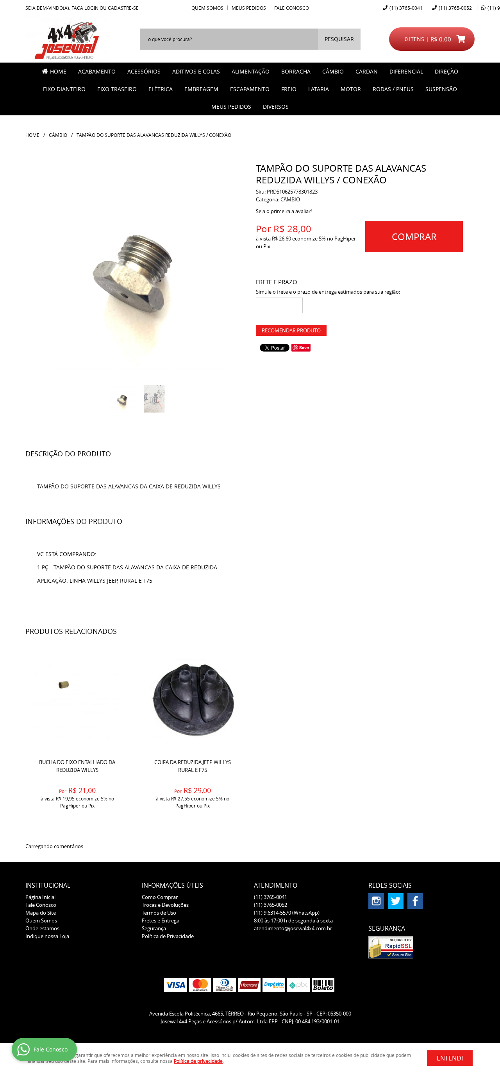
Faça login (84, 8)
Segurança (154, 928)
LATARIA (318, 89)
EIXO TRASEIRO (117, 89)
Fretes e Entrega (160, 920)
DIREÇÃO (446, 71)
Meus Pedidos (249, 8)
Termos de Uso (159, 912)
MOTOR (351, 89)
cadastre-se (123, 8)
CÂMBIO (333, 71)
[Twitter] (396, 901)
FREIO (288, 89)
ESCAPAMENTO (250, 89)
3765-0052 (455, 8)
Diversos (276, 106)
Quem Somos (207, 8)
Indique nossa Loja (47, 936)
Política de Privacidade (168, 936)
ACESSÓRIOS (144, 71)
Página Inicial (40, 897)
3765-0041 (406, 8)
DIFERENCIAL (406, 71)
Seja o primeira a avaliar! (284, 211)
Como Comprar (160, 897)
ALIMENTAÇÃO (251, 71)
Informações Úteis (172, 885)
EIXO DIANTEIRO (64, 89)
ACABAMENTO (97, 71)
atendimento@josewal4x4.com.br (293, 928)
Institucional (47, 885)
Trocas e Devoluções (165, 904)
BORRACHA (296, 71)
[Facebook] (415, 901)
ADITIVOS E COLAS (196, 71)
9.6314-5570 (287, 912)
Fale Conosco (291, 8)
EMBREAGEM (201, 89)
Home (58, 71)
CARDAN (366, 71)
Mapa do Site (40, 912)
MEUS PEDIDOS (231, 106)
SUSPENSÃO (441, 89)
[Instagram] (376, 901)
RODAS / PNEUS (393, 89)
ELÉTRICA (160, 89)
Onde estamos (42, 928)
